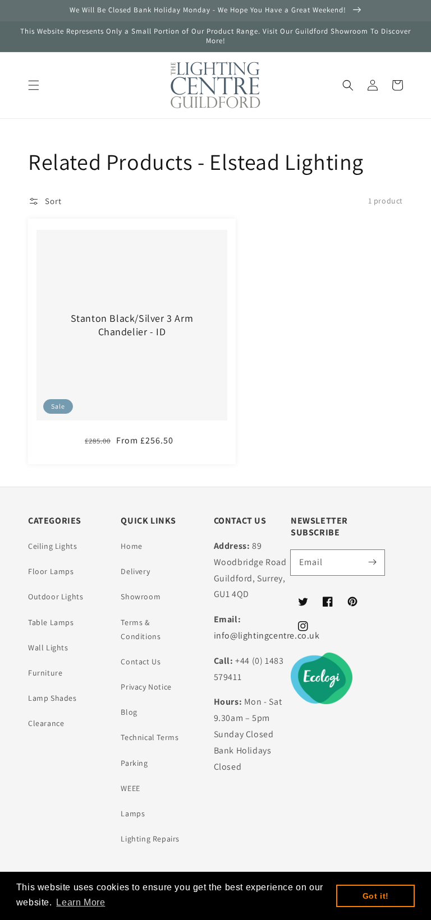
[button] (33, 85)
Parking (134, 763)
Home (131, 546)
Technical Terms (149, 737)
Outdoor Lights (55, 596)
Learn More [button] (80, 902)
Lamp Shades (52, 698)
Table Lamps (51, 622)
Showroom (141, 596)
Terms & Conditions (141, 629)
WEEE (130, 788)
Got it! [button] (376, 895)
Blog (129, 712)
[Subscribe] (372, 562)
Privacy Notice (146, 687)
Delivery (135, 571)
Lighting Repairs (150, 839)
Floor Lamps (51, 571)
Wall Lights (48, 647)
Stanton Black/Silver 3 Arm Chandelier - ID (132, 325)
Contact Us (141, 662)
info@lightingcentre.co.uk (267, 635)
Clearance (46, 723)
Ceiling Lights (52, 546)
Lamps (133, 813)
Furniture (45, 673)
